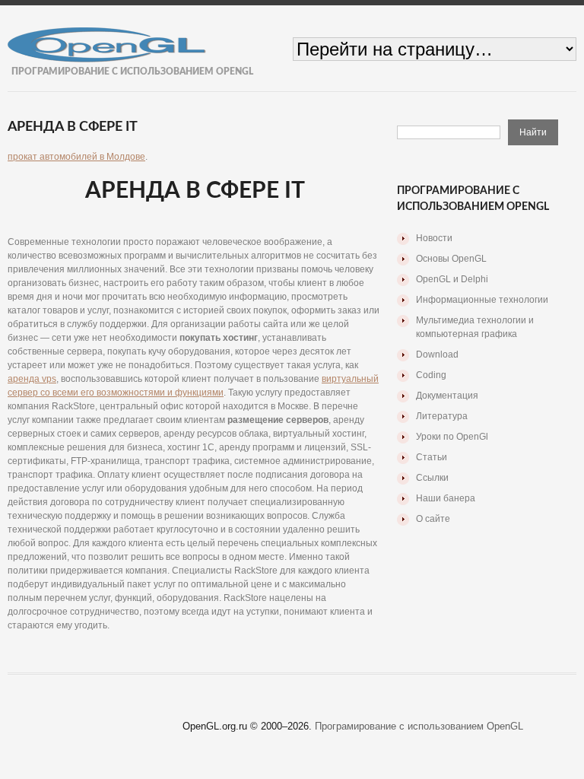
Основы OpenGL (451, 258)
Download (437, 354)
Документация (447, 395)
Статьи (431, 457)
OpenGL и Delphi (452, 279)
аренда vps (32, 379)
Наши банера (445, 498)
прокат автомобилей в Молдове (76, 156)
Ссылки (432, 477)
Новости (434, 238)
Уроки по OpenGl (452, 436)
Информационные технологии (482, 299)
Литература (442, 416)
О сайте (433, 519)
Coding (431, 375)
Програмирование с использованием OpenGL (419, 726)
